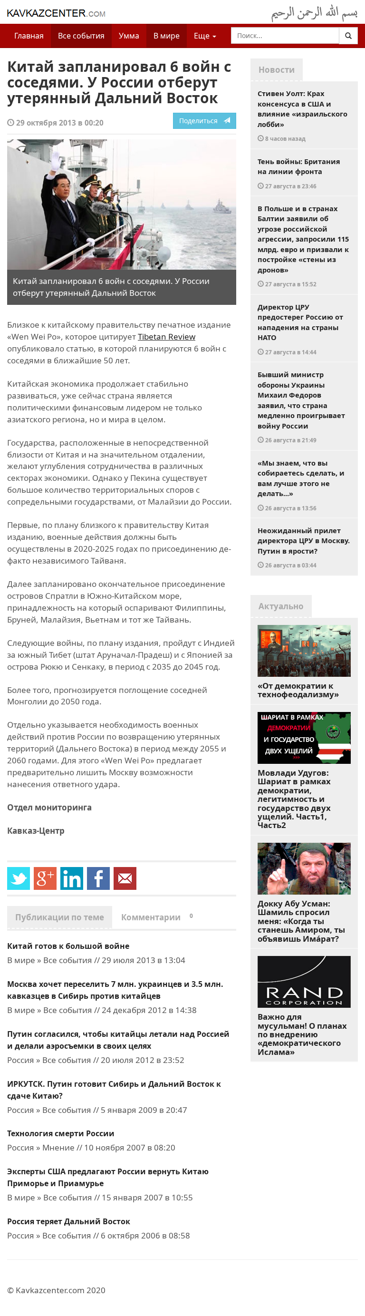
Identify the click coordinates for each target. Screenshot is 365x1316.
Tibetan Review (166, 336)
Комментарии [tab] (157, 917)
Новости (277, 69)
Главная (29, 35)
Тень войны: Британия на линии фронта (299, 173)
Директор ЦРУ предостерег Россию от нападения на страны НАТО (300, 329)
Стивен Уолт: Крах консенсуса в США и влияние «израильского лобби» (302, 115)
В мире (167, 35)
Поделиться (201, 120)
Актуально (281, 606)
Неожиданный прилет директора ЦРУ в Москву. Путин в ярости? (304, 547)
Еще (202, 35)
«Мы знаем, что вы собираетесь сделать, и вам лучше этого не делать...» (301, 485)
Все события (81, 35)
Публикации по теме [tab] (59, 917)
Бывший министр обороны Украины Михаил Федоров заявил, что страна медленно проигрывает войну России (301, 407)
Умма (129, 35)
